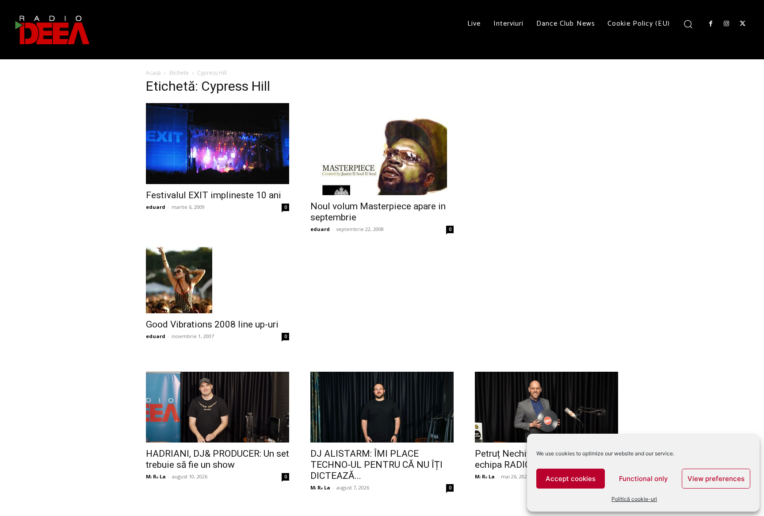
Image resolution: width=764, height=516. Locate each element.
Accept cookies (571, 478)
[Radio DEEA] (53, 29)
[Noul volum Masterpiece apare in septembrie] (382, 149)
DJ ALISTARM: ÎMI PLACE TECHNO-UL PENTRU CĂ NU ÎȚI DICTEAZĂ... (376, 464)
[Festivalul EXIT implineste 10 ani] (217, 143)
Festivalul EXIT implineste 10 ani (213, 195)
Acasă (153, 73)
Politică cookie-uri (634, 499)
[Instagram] (726, 24)
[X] (743, 24)
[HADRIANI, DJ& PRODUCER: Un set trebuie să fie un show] (217, 407)
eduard (155, 207)
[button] (688, 24)
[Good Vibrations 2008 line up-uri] (217, 280)
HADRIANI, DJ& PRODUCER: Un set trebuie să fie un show (217, 459)
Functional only (643, 478)
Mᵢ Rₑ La (156, 476)
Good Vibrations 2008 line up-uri (212, 324)
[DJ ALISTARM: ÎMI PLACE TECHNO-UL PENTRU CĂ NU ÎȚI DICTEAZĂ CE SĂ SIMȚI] (382, 407)
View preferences (716, 478)
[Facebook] (710, 24)
